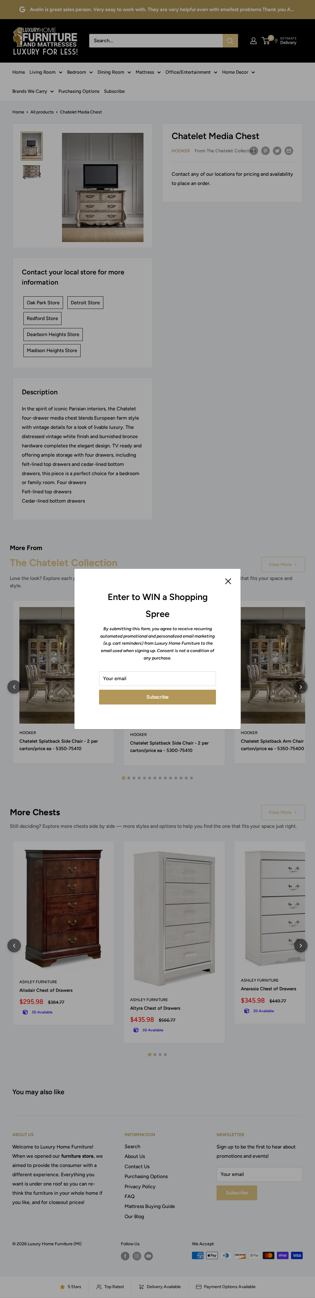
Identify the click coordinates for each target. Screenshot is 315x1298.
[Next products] (301, 687)
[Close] (228, 580)
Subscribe (157, 697)
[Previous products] (14, 687)
